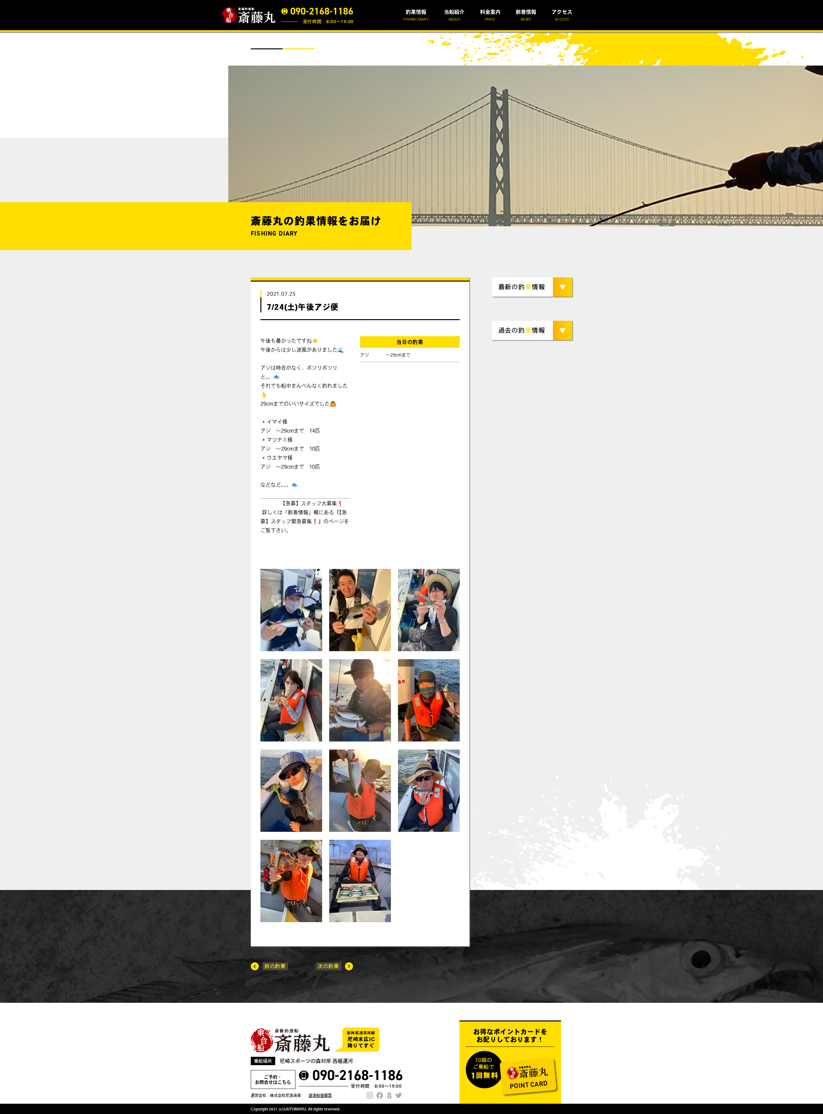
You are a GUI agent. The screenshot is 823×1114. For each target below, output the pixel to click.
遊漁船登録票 (320, 1095)
